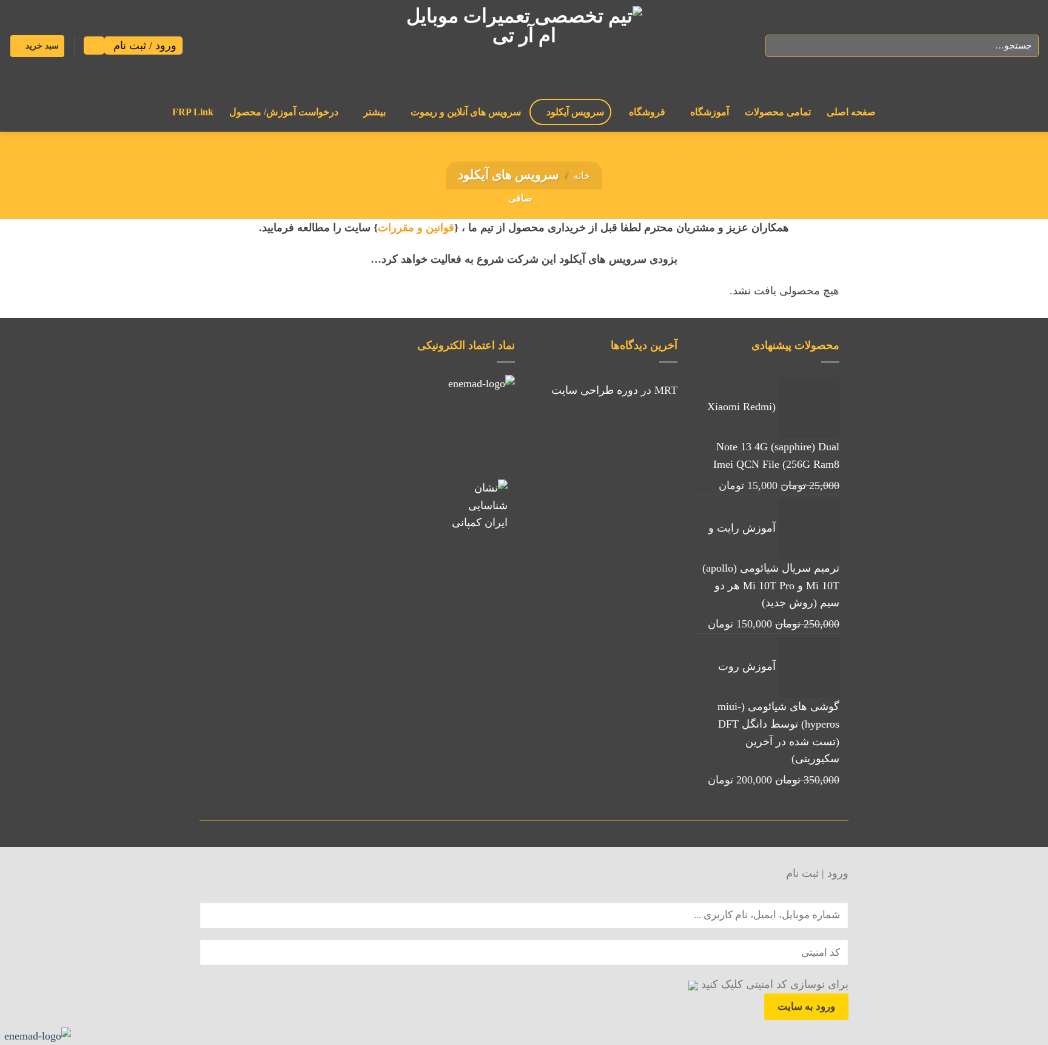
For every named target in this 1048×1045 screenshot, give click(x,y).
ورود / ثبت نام (143, 45)
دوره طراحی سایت (594, 390)
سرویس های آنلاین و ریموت (466, 112)
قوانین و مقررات (416, 228)
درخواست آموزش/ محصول (283, 112)
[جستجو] (778, 46)
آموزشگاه (709, 112)
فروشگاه (647, 112)
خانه (581, 176)
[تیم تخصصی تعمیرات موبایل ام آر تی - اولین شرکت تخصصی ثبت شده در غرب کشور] (524, 46)
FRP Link (192, 112)
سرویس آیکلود (575, 112)
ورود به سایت (806, 1006)
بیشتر (374, 112)
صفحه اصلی (851, 112)
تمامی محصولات (778, 112)
